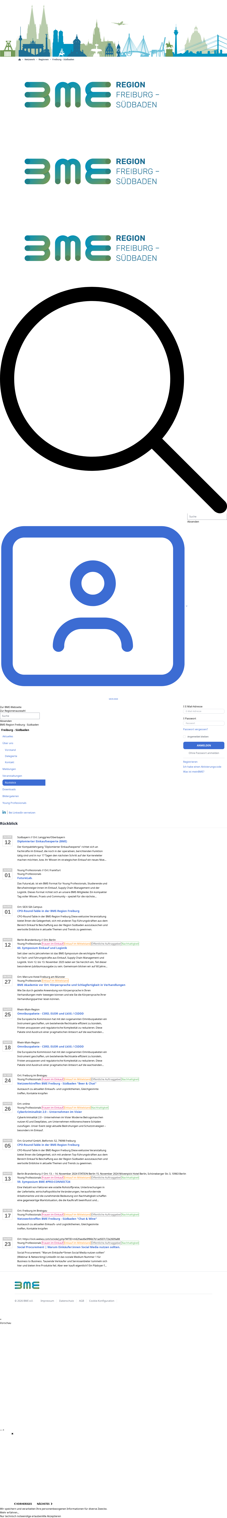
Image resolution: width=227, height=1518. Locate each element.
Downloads (9, 789)
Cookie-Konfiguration (101, 1300)
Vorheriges (24, 1504)
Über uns (7, 743)
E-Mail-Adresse (192, 706)
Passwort (189, 718)
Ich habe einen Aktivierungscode (202, 766)
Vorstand (10, 750)
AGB (81, 1300)
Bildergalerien (10, 796)
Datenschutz (66, 1300)
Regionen (44, 59)
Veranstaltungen (12, 775)
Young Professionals (14, 803)
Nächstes (44, 1504)
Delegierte (11, 756)
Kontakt (9, 762)
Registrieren (190, 761)
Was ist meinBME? (193, 771)
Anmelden (204, 745)
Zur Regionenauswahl (12, 710)
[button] (113, 400)
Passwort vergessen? (195, 729)
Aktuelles (7, 736)
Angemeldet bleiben (198, 736)
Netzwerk (30, 59)
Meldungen (9, 769)
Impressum (47, 1300)
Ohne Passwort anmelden (204, 753)
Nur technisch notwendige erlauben (21, 1516)
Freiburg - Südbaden (63, 59)
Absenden (6, 721)
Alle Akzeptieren (51, 1516)
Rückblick (10, 782)
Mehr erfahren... (9, 1512)
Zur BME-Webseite (10, 707)
